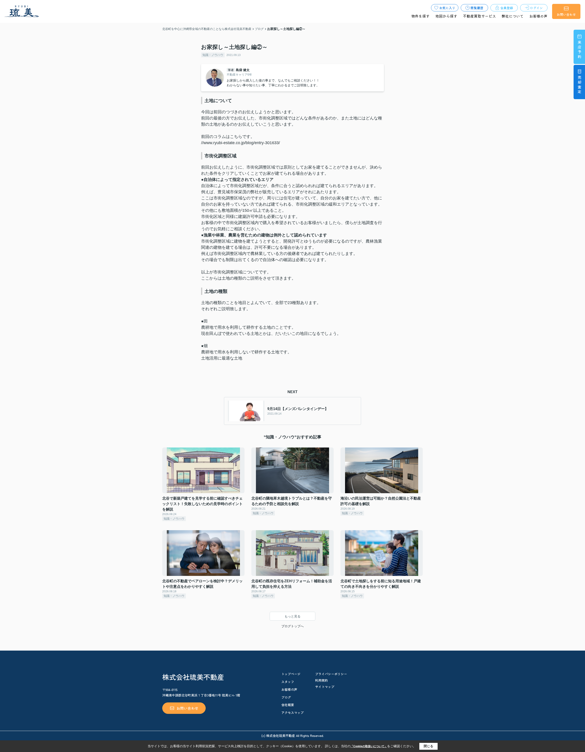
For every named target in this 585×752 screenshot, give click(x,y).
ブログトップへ (292, 626)
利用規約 (321, 680)
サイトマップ (324, 686)
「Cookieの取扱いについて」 (369, 746)
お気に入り (447, 7)
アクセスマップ (292, 712)
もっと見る (292, 616)
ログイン (536, 7)
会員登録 (506, 7)
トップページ (290, 674)
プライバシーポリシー (331, 674)
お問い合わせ (566, 14)
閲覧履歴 (477, 7)
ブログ (286, 697)
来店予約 (579, 49)
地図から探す (446, 16)
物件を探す (420, 16)
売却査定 (579, 85)
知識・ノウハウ (212, 55)
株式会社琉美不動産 (193, 677)
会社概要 (287, 704)
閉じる (428, 746)
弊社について (513, 16)
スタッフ (287, 681)
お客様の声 (538, 16)
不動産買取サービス (479, 16)
